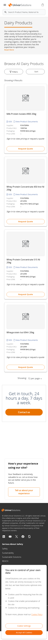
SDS (10, 121)
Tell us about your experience (24, 492)
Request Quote (25, 148)
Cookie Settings (24, 626)
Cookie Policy (36, 614)
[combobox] (24, 12)
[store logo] (19, 5)
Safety (5, 548)
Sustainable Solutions (11, 557)
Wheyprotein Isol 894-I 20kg (20, 332)
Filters (15, 71)
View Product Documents (26, 121)
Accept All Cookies (24, 632)
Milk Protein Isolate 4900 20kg (21, 113)
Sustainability (8, 552)
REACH (5, 561)
